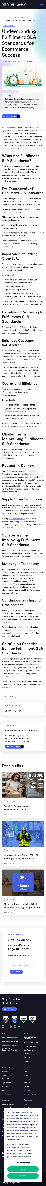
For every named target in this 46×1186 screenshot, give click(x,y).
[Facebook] (11, 1026)
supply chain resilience (17, 519)
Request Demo (13, 746)
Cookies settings (23, 1162)
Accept (23, 1169)
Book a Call (9, 1009)
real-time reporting (27, 575)
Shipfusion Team (8, 61)
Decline (23, 1176)
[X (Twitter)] (7, 1026)
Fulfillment (19, 17)
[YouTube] (19, 1026)
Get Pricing (6, 681)
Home (4, 17)
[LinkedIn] (3, 1026)
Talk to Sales (10, 116)
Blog (11, 17)
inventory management (15, 411)
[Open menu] (41, 4)
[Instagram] (15, 1026)
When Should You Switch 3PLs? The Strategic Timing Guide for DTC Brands (22, 858)
